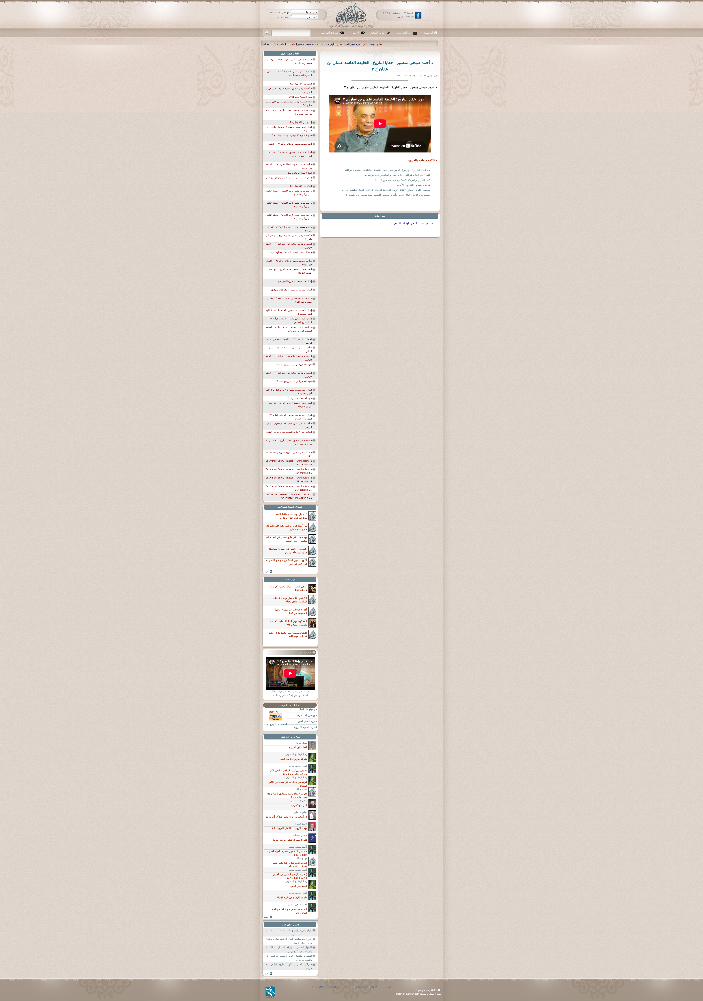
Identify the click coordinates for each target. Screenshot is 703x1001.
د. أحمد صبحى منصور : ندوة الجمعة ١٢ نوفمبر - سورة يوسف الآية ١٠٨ (289, 61)
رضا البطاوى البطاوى (296, 754)
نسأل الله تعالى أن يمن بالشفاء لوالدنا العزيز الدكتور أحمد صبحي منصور (352, 44)
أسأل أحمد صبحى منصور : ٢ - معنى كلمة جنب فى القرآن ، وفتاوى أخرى (289, 154)
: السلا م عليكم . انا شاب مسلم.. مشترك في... (289, 932)
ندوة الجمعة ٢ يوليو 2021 (300, 97)
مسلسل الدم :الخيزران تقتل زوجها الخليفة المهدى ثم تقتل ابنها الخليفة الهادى (386, 189)
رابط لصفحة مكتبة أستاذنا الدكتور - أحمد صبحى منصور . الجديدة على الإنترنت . (267, 44)
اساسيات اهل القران (322, 986)
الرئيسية (428, 32)
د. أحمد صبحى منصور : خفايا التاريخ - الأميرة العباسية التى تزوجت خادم (289, 329)
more (268, 571)
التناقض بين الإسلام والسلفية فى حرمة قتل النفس (289, 432)
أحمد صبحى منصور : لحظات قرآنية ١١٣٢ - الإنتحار (289, 144)
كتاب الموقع (378, 32)
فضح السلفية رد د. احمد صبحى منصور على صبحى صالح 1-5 (289, 103)
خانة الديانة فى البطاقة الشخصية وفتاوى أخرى (291, 252)
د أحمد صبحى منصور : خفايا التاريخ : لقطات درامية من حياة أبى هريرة (289, 112)
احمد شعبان (301, 823)
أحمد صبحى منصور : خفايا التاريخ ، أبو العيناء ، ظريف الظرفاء (289, 271)
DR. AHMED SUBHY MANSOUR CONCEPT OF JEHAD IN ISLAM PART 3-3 (289, 496)
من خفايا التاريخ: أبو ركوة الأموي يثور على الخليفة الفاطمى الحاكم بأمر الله (388, 169)
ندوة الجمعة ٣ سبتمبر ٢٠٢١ (299, 398)
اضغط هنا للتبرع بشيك (275, 724)
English (410, 16)
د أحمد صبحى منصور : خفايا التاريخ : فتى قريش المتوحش (289, 90)
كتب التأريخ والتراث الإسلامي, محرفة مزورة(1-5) (403, 179)
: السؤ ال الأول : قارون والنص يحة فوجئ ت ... (289, 966)
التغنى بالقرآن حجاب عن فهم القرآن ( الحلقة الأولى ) (289, 246)
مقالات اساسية (330, 32)
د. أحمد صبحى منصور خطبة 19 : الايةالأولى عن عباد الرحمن (289, 425)
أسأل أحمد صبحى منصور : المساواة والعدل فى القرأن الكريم (289, 129)
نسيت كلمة (274, 12)
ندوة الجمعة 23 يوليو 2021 (300, 173)
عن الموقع (375, 986)
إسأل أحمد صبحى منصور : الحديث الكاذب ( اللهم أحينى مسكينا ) (289, 312)
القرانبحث (348, 986)
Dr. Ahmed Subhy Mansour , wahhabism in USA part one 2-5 (289, 479)
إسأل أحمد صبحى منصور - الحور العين (294, 281)
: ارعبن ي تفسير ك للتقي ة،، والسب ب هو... (289, 957)
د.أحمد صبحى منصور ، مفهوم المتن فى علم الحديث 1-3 (289, 454)
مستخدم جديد (280, 17)
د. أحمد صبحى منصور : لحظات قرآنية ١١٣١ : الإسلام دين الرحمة (289, 166)
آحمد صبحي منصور (297, 766)
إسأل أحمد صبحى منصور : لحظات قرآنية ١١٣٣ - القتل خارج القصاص (289, 320)
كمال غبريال (301, 742)
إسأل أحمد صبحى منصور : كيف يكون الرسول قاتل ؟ (289, 179)
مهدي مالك (301, 789)
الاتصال (355, 32)
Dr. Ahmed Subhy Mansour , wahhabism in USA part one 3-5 (289, 471)
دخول (283, 12)
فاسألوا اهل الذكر (290, 924)
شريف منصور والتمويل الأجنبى (413, 184)
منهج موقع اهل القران (307, 715)
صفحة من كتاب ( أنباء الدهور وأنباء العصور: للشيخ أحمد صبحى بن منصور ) (388, 194)
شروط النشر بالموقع (307, 721)
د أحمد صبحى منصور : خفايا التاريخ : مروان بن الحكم (289, 349)
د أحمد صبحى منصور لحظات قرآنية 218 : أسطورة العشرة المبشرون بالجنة (289, 73)
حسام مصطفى (299, 835)
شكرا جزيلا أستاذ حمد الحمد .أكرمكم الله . (419, 44)
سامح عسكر (301, 812)
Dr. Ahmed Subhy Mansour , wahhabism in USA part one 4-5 (289, 463)
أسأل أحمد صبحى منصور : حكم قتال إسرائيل (291, 289)
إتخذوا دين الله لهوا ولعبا (301, 83)
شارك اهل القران (290, 705)
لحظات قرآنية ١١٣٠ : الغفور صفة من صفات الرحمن (289, 341)
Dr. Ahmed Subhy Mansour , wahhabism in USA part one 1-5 (289, 488)
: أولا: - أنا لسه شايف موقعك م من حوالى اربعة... (289, 941)
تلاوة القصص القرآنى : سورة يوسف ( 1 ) (294, 364)
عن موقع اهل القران (308, 709)
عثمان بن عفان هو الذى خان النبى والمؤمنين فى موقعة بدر (397, 174)
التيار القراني (361, 986)
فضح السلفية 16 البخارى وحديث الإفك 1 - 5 (292, 135)
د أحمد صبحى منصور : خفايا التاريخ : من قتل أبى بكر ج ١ (289, 237)
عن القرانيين (404, 32)
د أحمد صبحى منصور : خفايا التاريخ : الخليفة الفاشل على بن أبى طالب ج (289, 192)
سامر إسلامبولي (299, 800)
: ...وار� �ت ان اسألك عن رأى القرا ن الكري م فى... (289, 949)
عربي (401, 16)
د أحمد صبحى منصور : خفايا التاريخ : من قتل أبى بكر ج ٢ (289, 229)
